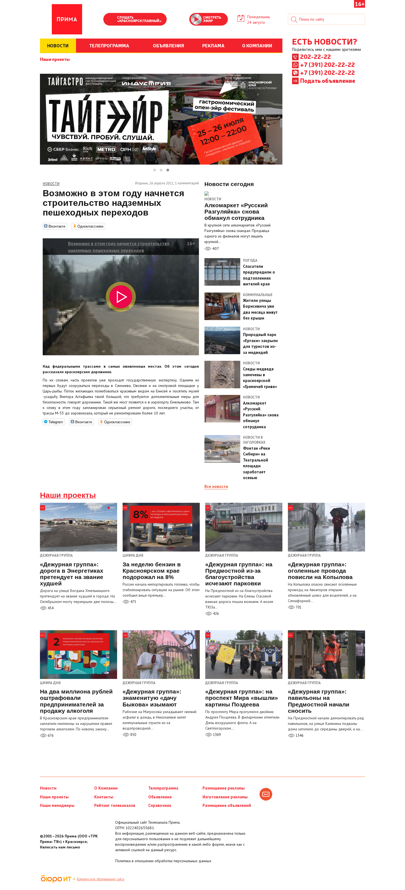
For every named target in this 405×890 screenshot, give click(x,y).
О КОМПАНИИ (257, 45)
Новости (212, 199)
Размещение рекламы (223, 788)
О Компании (106, 788)
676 (50, 735)
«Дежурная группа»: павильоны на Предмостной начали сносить (318, 701)
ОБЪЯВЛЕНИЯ (168, 45)
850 (132, 734)
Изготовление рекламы (225, 796)
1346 (299, 735)
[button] (154, 170)
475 (132, 601)
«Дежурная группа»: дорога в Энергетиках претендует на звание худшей (71, 573)
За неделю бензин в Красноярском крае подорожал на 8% (152, 570)
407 (215, 248)
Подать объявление (327, 80)
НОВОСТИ (58, 45)
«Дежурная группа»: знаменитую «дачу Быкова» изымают (152, 697)
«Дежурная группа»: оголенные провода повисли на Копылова (320, 570)
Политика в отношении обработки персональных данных (163, 860)
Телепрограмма (163, 788)
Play (110, 19)
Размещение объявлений (226, 805)
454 (50, 608)
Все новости (216, 486)
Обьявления (160, 796)
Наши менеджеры (57, 805)
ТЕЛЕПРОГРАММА (109, 45)
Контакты (103, 796)
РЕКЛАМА (213, 45)
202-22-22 (315, 56)
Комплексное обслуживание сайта (100, 879)
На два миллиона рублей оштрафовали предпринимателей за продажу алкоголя (76, 701)
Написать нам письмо (60, 847)
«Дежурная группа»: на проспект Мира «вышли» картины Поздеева (241, 697)
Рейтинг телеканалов (114, 805)
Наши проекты (55, 59)
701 (298, 607)
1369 (216, 734)
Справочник (159, 805)
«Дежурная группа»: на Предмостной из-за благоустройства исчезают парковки (238, 573)
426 (215, 613)
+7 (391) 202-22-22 (327, 64)
